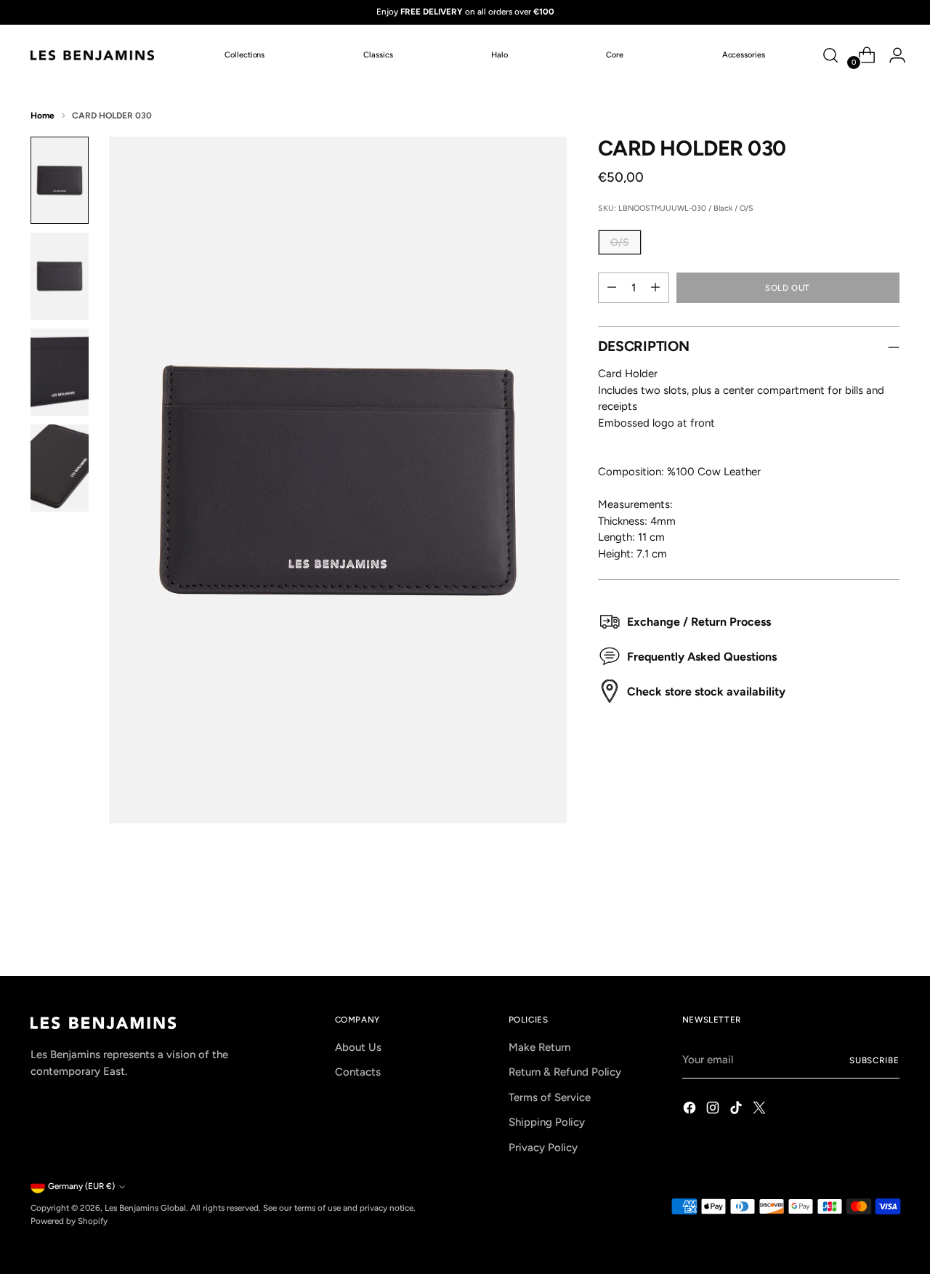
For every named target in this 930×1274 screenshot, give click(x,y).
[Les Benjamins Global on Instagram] (714, 1110)
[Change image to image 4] (60, 468)
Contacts (358, 1072)
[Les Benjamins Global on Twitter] (760, 1110)
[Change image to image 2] (60, 276)
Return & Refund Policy (565, 1072)
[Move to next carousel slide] (887, 926)
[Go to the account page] (891, 55)
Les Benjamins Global (145, 1208)
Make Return (539, 1047)
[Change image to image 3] (60, 372)
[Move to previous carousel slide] (853, 926)
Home (42, 115)
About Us (358, 1047)
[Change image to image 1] (60, 180)
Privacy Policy (543, 1147)
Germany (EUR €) (81, 1186)
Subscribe (874, 1060)
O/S (619, 242)
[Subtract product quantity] (612, 287)
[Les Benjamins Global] (92, 55)
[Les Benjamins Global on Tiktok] (737, 1110)
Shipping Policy (547, 1122)
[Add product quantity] (655, 287)
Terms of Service (550, 1097)
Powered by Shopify (69, 1221)
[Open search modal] (830, 55)
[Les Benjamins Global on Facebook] (691, 1110)
